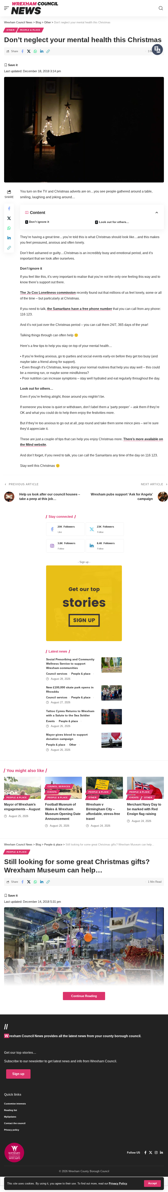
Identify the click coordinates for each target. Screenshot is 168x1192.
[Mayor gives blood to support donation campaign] (111, 740)
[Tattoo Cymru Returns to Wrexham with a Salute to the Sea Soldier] (111, 716)
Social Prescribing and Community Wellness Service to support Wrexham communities (70, 664)
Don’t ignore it (39, 221)
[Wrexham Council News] (34, 8)
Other (11, 30)
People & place (30, 30)
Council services (56, 673)
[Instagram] (64, 546)
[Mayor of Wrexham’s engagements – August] (22, 788)
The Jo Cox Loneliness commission (48, 292)
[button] (152, 1183)
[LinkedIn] (104, 546)
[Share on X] (29, 51)
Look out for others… (114, 222)
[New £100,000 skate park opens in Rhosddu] (111, 693)
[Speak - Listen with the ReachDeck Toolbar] (157, 49)
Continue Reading (84, 996)
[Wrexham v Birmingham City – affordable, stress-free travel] (104, 788)
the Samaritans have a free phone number (79, 309)
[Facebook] (64, 529)
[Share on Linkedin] (41, 51)
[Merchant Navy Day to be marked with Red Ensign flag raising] (145, 788)
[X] (104, 529)
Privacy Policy (118, 1183)
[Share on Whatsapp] (35, 51)
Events (50, 721)
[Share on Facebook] (22, 51)
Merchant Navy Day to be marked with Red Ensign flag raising (144, 809)
